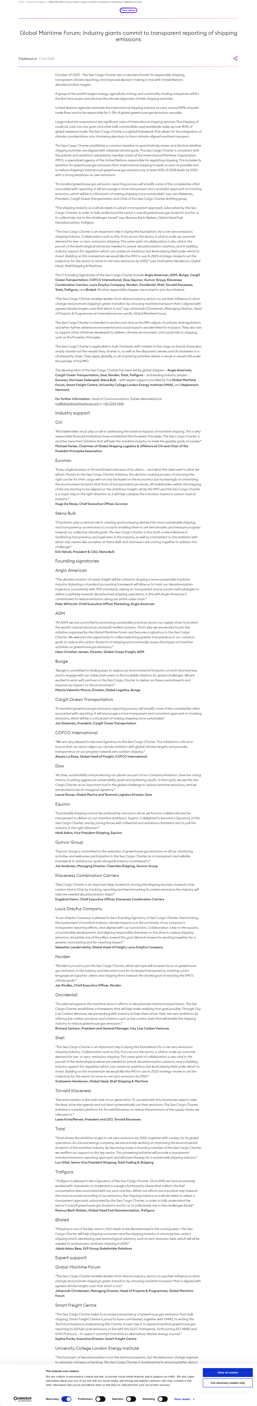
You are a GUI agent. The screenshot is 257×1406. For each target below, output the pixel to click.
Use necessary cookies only (228, 1382)
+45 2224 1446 (113, 404)
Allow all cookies (227, 1372)
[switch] (100, 1399)
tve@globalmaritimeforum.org (77, 404)
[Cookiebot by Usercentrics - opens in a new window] (22, 1399)
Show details (182, 1399)
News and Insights (37, 2)
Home (22, 2)
